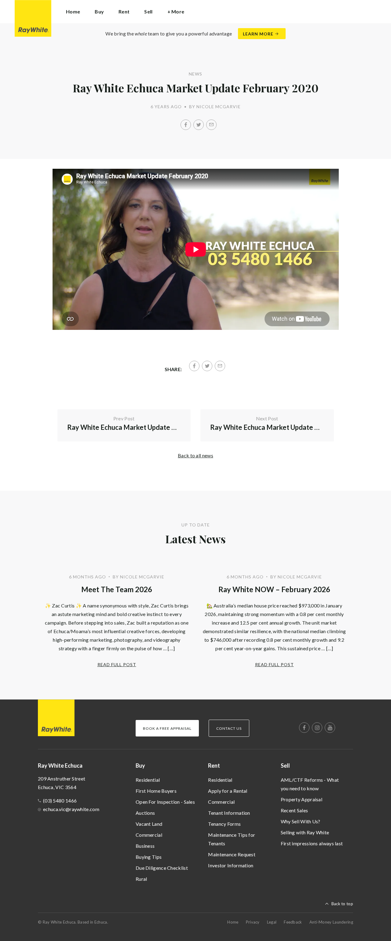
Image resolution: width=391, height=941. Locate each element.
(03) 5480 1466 (60, 800)
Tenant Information (229, 813)
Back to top (342, 903)
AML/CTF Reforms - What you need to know (310, 784)
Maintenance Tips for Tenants (231, 839)
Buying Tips (149, 857)
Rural (141, 879)
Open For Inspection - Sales (165, 802)
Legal (272, 922)
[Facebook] (186, 125)
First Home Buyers (156, 791)
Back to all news (195, 455)
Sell (285, 765)
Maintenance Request (231, 854)
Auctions (145, 813)
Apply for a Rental (227, 791)
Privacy (253, 922)
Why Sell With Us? (300, 821)
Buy (140, 765)
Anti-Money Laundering (331, 922)
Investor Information (230, 865)
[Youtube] (330, 727)
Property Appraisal (301, 799)
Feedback (293, 922)
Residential (148, 780)
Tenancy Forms (224, 824)
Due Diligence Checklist (162, 868)
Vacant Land (149, 824)
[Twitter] (198, 125)
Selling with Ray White (305, 832)
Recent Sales (294, 810)
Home (73, 11)
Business (145, 846)
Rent (214, 765)
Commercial (149, 835)
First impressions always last (312, 843)
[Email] (211, 125)
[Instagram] (317, 727)
